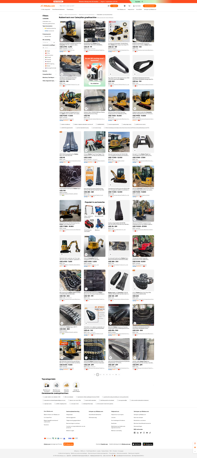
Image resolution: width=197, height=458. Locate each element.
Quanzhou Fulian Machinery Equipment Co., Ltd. (119, 50)
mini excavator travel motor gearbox (105, 403)
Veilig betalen (69, 414)
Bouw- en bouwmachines (71, 14)
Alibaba (60, 14)
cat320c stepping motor (61, 403)
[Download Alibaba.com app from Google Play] (148, 444)
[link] (195, 443)
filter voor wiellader (69, 396)
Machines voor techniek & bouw (86, 14)
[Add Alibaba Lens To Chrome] (68, 444)
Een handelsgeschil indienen (118, 420)
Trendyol (115, 451)
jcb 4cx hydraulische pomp (83, 127)
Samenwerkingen (138, 426)
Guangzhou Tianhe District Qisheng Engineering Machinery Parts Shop (143, 84)
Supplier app (104, 444)
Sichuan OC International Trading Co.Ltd (93, 195)
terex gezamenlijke (123, 400)
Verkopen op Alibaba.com (140, 414)
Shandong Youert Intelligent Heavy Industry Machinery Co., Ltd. (94, 160)
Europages (120, 451)
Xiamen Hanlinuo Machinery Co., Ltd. (117, 229)
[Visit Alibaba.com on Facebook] (135, 433)
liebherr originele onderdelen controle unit (83, 124)
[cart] (130, 6)
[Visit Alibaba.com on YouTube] (147, 433)
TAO (111, 451)
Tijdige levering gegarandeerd (73, 420)
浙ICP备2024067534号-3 (138, 455)
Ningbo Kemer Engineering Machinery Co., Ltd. (143, 160)
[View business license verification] (112, 455)
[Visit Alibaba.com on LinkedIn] (138, 433)
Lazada (98, 451)
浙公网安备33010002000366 (123, 455)
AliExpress (76, 451)
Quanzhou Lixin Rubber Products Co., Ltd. (69, 84)
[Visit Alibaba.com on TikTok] (150, 433)
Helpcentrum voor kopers (117, 414)
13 (116, 374)
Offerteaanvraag (93, 417)
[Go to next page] (119, 374)
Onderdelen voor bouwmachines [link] (104, 14)
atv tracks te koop (97, 127)
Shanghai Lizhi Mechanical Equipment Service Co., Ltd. (143, 119)
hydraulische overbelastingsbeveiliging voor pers (54, 400)
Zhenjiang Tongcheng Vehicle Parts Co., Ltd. (118, 84)
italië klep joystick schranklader (107, 400)
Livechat (113, 417)
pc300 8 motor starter (141, 124)
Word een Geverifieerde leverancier (142, 423)
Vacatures (46, 424)
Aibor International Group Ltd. (67, 119)
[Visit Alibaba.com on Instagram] (144, 433)
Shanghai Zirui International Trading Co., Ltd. (118, 195)
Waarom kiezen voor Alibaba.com (52, 414)
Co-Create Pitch (48, 417)
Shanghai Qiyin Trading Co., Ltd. (67, 50)
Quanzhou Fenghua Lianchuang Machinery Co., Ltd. (143, 50)
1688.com (82, 451)
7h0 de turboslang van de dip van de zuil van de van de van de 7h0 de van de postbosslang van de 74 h (127, 127)
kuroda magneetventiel (114, 124)
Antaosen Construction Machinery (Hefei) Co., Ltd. (143, 229)
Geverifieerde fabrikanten (95, 414)
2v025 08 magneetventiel (67, 127)
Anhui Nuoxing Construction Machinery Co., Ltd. (119, 119)
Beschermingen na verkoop (73, 423)
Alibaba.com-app (126, 444)
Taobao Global (105, 451)
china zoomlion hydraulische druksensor (140, 400)
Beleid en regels (70, 430)
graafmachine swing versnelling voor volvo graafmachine (116, 396)
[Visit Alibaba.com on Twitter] (141, 433)
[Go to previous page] (94, 374)
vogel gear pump (47, 403)
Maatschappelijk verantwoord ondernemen (51, 421)
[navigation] (49, 195)
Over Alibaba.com (48, 411)
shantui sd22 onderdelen (90, 400)
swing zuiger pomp (127, 124)
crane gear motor (75, 403)
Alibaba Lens (47, 444)
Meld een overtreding (116, 430)
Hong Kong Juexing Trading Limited (141, 195)
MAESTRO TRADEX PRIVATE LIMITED (69, 193)
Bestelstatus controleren (140, 420)
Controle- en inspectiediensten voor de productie (75, 427)
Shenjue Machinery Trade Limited (116, 160)
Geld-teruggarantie (70, 417)
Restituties (114, 423)
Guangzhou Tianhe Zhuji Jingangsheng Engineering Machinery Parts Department (70, 160)
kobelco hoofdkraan (65, 124)
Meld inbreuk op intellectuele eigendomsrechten (118, 427)
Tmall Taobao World (91, 451)
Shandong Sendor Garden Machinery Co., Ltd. (94, 119)
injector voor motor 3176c (75, 400)
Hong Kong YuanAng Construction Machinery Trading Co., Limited (70, 229)
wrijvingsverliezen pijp (88, 403)
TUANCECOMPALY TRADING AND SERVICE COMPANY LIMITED (70, 264)
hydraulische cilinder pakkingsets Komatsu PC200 (88, 396)
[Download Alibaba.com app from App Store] (136, 444)
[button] (109, 6)
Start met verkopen (138, 417)
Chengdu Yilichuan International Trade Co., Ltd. (94, 50)
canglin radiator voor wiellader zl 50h (52, 396)
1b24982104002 (100, 124)
